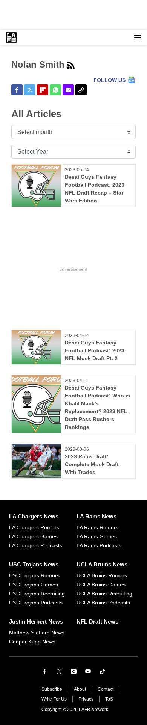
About (80, 689)
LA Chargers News (33, 516)
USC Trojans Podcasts (36, 603)
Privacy (85, 699)
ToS (109, 699)
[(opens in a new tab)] (45, 671)
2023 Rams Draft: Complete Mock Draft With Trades (92, 464)
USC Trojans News (33, 564)
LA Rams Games (97, 536)
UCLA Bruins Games (101, 585)
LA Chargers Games (33, 536)
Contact (105, 689)
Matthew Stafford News (36, 633)
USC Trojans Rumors (34, 575)
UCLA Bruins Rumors (102, 575)
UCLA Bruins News (102, 564)
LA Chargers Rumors (34, 527)
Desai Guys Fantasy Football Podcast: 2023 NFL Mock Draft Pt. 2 (94, 350)
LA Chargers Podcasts (35, 545)
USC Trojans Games (33, 585)
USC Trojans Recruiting (37, 594)
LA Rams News (96, 516)
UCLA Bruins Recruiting (104, 594)
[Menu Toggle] (137, 37)
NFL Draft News (97, 621)
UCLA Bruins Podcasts (103, 603)
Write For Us (54, 699)
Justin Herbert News (36, 621)
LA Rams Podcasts (99, 545)
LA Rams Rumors (97, 527)
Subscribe (51, 689)
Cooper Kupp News (32, 642)
